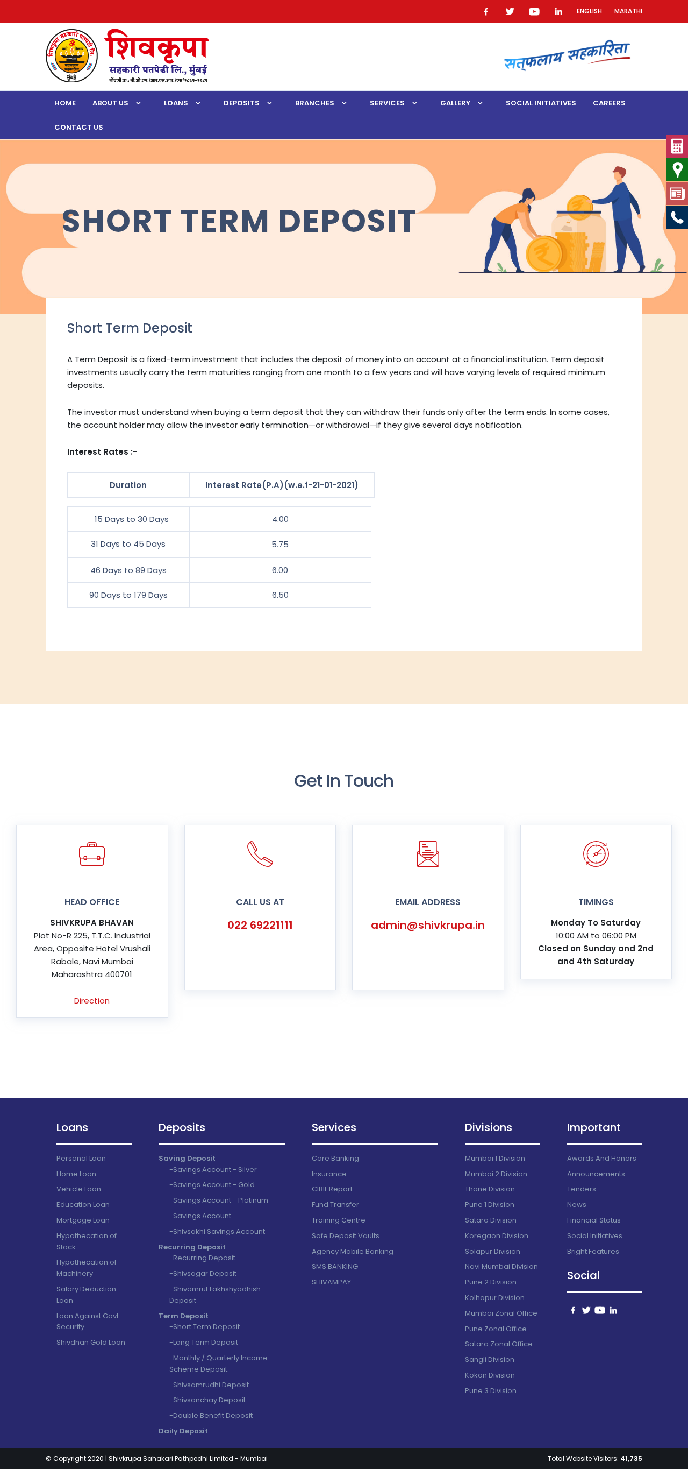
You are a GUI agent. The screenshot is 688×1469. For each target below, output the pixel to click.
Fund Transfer (335, 1204)
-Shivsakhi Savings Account (217, 1231)
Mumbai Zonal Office (501, 1313)
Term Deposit (184, 1316)
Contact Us (78, 127)
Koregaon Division (496, 1236)
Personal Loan (81, 1158)
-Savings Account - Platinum (218, 1200)
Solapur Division (492, 1251)
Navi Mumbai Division (501, 1266)
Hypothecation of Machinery (86, 1268)
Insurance (329, 1174)
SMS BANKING (335, 1266)
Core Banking (335, 1158)
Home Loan (76, 1174)
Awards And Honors (601, 1158)
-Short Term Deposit (204, 1327)
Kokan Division (490, 1375)
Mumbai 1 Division (495, 1158)
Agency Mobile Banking (352, 1251)
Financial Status (594, 1220)
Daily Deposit (183, 1431)
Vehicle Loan (78, 1189)
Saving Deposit (187, 1158)
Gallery (455, 103)
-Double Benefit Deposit (211, 1415)
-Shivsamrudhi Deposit (209, 1385)
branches (314, 103)
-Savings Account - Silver (213, 1169)
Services (387, 103)
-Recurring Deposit (202, 1258)
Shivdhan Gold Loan (90, 1342)
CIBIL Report (332, 1189)
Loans (176, 103)
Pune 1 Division (489, 1204)
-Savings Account (200, 1216)
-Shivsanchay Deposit (207, 1400)
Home (65, 103)
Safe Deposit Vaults (345, 1236)
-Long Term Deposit (203, 1342)
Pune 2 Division (491, 1282)
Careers (609, 103)
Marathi (628, 11)
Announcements (596, 1174)
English (589, 11)
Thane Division (490, 1189)
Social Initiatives (541, 103)
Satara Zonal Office (499, 1344)
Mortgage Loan (83, 1220)
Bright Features (593, 1251)
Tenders (581, 1189)
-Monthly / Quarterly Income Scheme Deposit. (218, 1363)
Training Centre (339, 1220)
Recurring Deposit (192, 1247)
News (576, 1204)
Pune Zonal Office (496, 1329)
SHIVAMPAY (331, 1282)
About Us (110, 103)
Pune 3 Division (491, 1391)
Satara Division (491, 1220)
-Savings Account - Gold (212, 1185)
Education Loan (83, 1204)
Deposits (242, 103)
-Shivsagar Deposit (202, 1273)
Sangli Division (489, 1359)
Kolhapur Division (495, 1298)
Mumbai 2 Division (496, 1174)
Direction (92, 1000)
